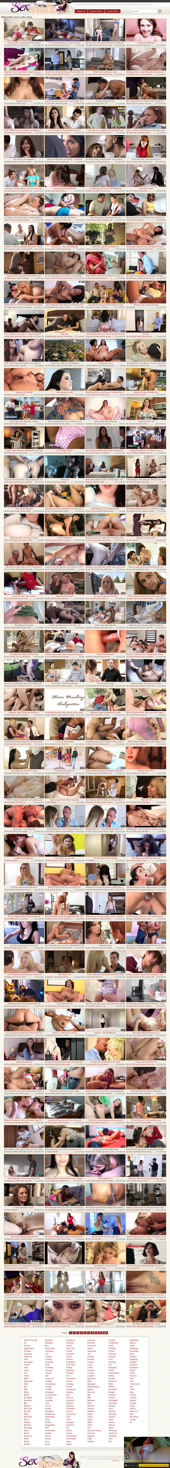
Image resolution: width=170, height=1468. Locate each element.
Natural (90, 1409)
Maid (89, 1381)
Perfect (112, 1351)
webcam (146, 161)
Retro (111, 1384)
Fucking (69, 1384)
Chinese (49, 1370)
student (72, 715)
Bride (26, 1439)
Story (132, 1354)
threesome (63, 132)
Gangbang (71, 1389)
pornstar (68, 249)
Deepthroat (50, 1414)
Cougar (48, 1387)
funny (14, 307)
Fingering (70, 1362)
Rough (111, 1392)
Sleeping (112, 1430)
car (137, 45)
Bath (26, 1384)
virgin (98, 132)
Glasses (69, 1406)
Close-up (49, 1378)
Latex (89, 1365)
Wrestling (134, 1417)
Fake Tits (70, 1348)
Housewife (71, 1439)
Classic (48, 1373)
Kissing (90, 1357)
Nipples (90, 1411)
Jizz (89, 1354)
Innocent (91, 1340)
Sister (111, 1419)
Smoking (112, 1436)
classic (148, 132)
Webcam (134, 1411)
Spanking (134, 1340)
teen (8, 45)
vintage (131, 132)
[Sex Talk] (41, 7)
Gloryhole (70, 1409)
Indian (69, 1444)
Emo (47, 1441)
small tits (30, 569)
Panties (112, 1340)
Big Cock (28, 1409)
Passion (112, 1348)
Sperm (133, 1343)
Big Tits (27, 1411)
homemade (26, 74)
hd (109, 161)
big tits (57, 45)
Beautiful (28, 1398)
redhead (102, 918)
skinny (68, 1006)
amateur (141, 45)
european (96, 656)
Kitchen (90, 1359)
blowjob (54, 74)
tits (151, 453)
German (69, 1398)
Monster (90, 1406)
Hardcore (70, 1425)
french (71, 278)
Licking (90, 1373)
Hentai (69, 1433)
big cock (95, 45)
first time (9, 453)
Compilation (50, 1384)
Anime (27, 1365)
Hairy (68, 1419)
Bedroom (28, 1400)
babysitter (147, 45)
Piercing (112, 1354)
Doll (47, 1428)
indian (89, 278)
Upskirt (133, 1400)
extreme (101, 1093)
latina (59, 74)
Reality (112, 1378)
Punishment (114, 1373)
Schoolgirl (113, 1400)
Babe (26, 1378)
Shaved (112, 1411)
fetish (106, 45)
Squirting (134, 1348)
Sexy (111, 1409)
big (150, 103)
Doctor (48, 1422)
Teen (132, 1378)
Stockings (134, 1351)
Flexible (69, 1373)
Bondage (28, 1428)
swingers (105, 307)
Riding (111, 1387)
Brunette (49, 1340)
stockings (147, 1210)
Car (46, 1354)
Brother (27, 1444)
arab (133, 569)
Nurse (90, 1417)
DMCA (117, 1460)
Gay (68, 1395)
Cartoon (48, 1357)
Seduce (112, 1406)
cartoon (142, 773)
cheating (65, 1035)
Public (111, 1370)
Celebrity (49, 1362)
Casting (48, 1359)
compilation (28, 1180)
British (26, 1441)
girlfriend (9, 74)
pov (96, 1035)
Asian (26, 1370)
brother (93, 161)
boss (135, 220)
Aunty (26, 1376)
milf (61, 45)
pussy (23, 482)
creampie (141, 103)
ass (19, 190)
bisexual (62, 948)
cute (92, 249)
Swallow (133, 1365)
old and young (106, 190)
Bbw (26, 1389)
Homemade (71, 1436)
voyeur (24, 249)
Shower (112, 1417)
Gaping (69, 1392)
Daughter (49, 1411)
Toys (132, 1392)
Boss (26, 1430)
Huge (68, 1441)
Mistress (91, 1400)
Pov (110, 1365)
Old (88, 1428)
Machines (91, 1378)
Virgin (132, 1406)
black (148, 365)
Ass (25, 1373)
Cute (47, 1403)
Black (26, 1419)
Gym (68, 1417)
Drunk (47, 1436)
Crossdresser (51, 1395)
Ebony (48, 1439)
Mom (89, 1403)
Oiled (89, 1425)
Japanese (91, 1351)
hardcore (136, 74)
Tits (131, 1387)
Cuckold (48, 1398)
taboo (57, 1326)
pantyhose (29, 482)
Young (132, 1419)
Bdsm (26, 1392)
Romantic (113, 1389)
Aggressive (29, 1348)
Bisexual (28, 1417)
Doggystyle (50, 1425)
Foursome (70, 1378)
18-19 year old (14, 45)
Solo (111, 1439)
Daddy (48, 1409)
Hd (67, 1428)
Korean (90, 1362)
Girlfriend (70, 1400)
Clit (46, 1376)
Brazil (26, 1433)
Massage (91, 1384)
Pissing (112, 1357)
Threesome (135, 1384)
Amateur (27, 1351)
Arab (26, 1367)
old (108, 249)
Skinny (112, 1425)
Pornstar (112, 1362)
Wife (132, 1414)
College (48, 1381)
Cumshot (49, 1400)
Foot (68, 1376)
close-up (140, 161)
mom (52, 45)
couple (18, 132)
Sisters (112, 1422)
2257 (113, 1460)
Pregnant (113, 1367)
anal (139, 132)
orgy (68, 132)
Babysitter (28, 1381)
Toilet (132, 1389)
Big (25, 1403)
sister (14, 74)
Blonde (27, 1422)
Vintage (133, 1403)
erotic (26, 773)
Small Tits (113, 1433)
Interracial (91, 1346)
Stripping (134, 1359)
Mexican (91, 1392)
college (21, 45)
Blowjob (27, 1425)
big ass (49, 74)
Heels (68, 1430)
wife (48, 190)
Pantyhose (113, 1343)
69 (131, 1422)
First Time (70, 1365)
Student (133, 1362)
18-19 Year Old (30, 1340)
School (112, 1398)
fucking (111, 889)
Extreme (70, 1343)
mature (13, 627)
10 (100, 1333)
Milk (89, 1398)
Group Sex (71, 1414)
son (8, 249)
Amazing (28, 1354)
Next (105, 1333)
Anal (26, 1359)
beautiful (15, 423)
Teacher (133, 1376)
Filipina (69, 1359)
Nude (89, 1414)
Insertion (91, 1343)
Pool (111, 1359)
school (147, 103)
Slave (111, 1428)
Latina (90, 1367)
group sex (56, 132)
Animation (28, 1362)
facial (30, 1151)
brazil (55, 540)
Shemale (112, 1414)
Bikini (26, 1414)
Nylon (90, 1419)
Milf (88, 1395)
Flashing (70, 1370)
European (70, 1340)
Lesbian (90, 1370)
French (69, 1381)
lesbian (93, 132)
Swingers (134, 1367)
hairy (133, 45)
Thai (132, 1381)
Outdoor (90, 1441)
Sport (132, 1346)
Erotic (47, 1444)
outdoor (98, 1006)
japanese (9, 161)
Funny (69, 1387)
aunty (11, 598)
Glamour (70, 1403)
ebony (144, 365)
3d (146, 773)
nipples (152, 511)
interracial (65, 45)
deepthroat (135, 453)
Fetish (69, 1357)
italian (139, 1035)
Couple (48, 1389)
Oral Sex (91, 1433)
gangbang (106, 220)
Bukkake (49, 1343)
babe (70, 336)
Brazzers (28, 1436)
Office (89, 1422)
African (27, 1346)
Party (111, 1346)
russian (26, 45)
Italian (90, 1348)
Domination (50, 1430)
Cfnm (47, 1365)
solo (151, 161)
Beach (27, 1395)
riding (102, 482)
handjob (23, 190)
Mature (90, 1389)
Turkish (133, 1395)
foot (62, 74)
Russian (112, 1395)
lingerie (143, 132)
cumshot (142, 74)
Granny (69, 1411)
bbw (11, 103)
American (28, 1357)
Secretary (113, 1403)
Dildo (47, 1419)
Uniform (133, 1398)
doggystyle (62, 394)
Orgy (89, 1439)
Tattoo (132, 1373)
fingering (109, 802)
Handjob (70, 1422)
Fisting (69, 1367)
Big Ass (27, 1406)
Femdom (70, 1354)
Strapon (133, 1357)
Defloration (50, 1417)
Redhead (113, 1381)
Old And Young (94, 1430)
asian (49, 45)
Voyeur (133, 1409)
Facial (69, 1346)
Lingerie (91, 1376)
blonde (111, 45)
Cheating (49, 1367)
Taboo (132, 1370)
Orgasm (90, 1436)
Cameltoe (49, 1351)
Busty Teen (50, 1348)
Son (110, 1441)
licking (110, 74)
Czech (48, 1406)
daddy (130, 278)
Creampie (49, 1392)
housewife (56, 948)
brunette (101, 45)
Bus (47, 1346)
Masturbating (93, 1387)
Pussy (111, 1376)
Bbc (25, 1387)
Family (69, 1351)
